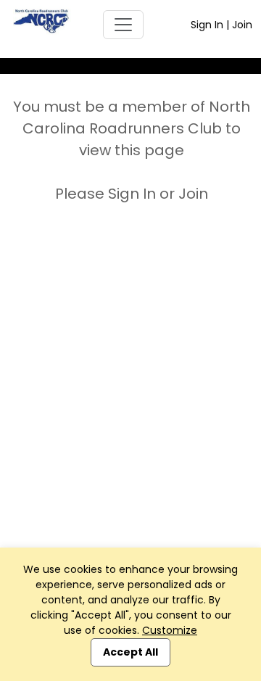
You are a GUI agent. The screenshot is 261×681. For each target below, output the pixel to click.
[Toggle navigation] (123, 24)
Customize (169, 630)
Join (242, 24)
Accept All (130, 652)
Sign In (207, 24)
